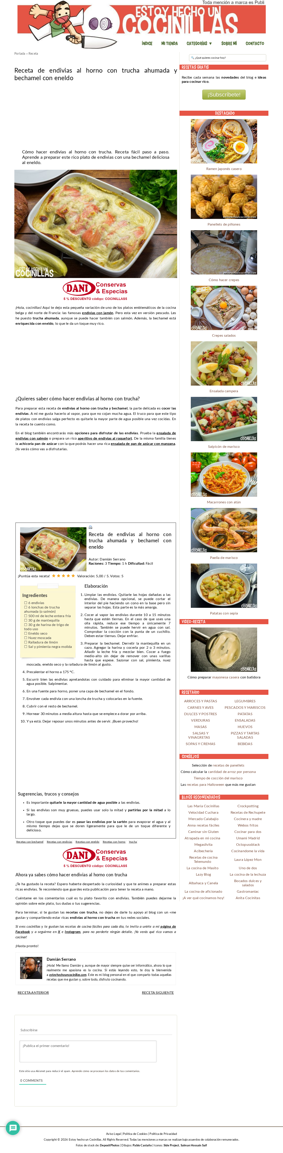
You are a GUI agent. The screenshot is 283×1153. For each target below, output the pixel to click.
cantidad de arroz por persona (232, 772)
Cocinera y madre (248, 819)
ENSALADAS (245, 720)
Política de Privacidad (163, 1134)
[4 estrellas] (68, 576)
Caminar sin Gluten (203, 832)
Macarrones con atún (224, 502)
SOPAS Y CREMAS (201, 744)
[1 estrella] (54, 576)
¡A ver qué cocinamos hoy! (203, 898)
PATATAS (245, 714)
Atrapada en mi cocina (202, 838)
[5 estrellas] (73, 576)
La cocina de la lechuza (248, 874)
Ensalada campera (224, 391)
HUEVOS (245, 727)
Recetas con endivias (59, 841)
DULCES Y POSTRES (200, 714)
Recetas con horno (114, 841)
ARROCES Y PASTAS (200, 701)
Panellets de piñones (224, 224)
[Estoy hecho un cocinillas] (141, 24)
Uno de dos (248, 868)
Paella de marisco (224, 558)
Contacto (255, 43)
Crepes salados (224, 335)
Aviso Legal (113, 1134)
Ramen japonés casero (224, 169)
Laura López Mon (248, 859)
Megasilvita (203, 844)
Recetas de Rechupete (248, 812)
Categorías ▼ (199, 43)
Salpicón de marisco (224, 446)
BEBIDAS (245, 744)
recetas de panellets (228, 765)
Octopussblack (248, 844)
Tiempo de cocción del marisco (218, 778)
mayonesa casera (225, 677)
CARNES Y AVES (200, 707)
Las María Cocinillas (203, 806)
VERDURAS (200, 720)
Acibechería (203, 851)
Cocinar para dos (247, 832)
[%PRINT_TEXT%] (90, 527)
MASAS (200, 727)
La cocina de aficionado (203, 891)
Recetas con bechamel (29, 841)
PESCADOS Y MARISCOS (245, 707)
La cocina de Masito (202, 868)
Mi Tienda (169, 43)
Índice (147, 43)
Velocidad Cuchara (203, 812)
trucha (133, 841)
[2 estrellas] (58, 576)
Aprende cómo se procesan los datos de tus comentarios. (106, 1071)
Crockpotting (247, 806)
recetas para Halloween (205, 784)
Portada (19, 53)
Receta (33, 53)
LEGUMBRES (245, 701)
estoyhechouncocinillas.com (67, 975)
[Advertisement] (95, 114)
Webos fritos (248, 825)
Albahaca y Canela (203, 883)
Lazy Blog (203, 874)
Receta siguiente (158, 993)
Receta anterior (33, 993)
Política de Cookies (135, 1134)
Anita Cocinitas (248, 898)
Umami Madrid (248, 838)
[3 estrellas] (63, 576)
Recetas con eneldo (87, 841)
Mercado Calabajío (203, 819)
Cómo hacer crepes (224, 280)
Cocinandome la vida (247, 851)
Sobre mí (229, 43)
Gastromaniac (248, 891)
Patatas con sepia (224, 613)
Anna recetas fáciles (203, 825)
